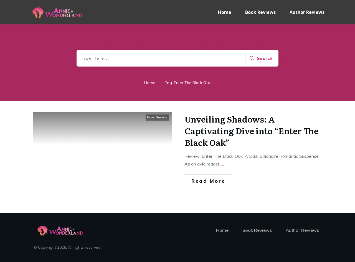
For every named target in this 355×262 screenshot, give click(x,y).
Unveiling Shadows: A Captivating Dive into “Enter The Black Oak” (251, 130)
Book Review (157, 117)
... (222, 164)
